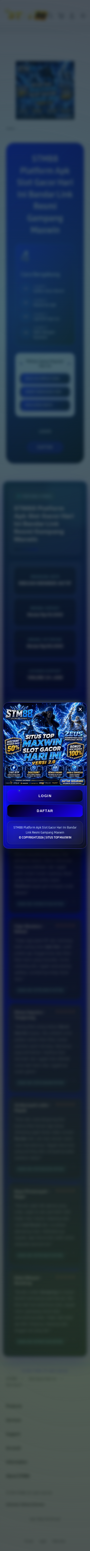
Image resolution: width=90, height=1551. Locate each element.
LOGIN (45, 796)
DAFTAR (45, 811)
